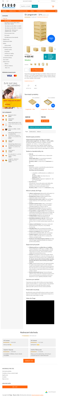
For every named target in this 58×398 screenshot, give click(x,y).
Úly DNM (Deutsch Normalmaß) (11, 37)
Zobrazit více (29, 360)
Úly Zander (7, 35)
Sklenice (6, 63)
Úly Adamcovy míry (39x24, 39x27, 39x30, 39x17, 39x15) (12, 23)
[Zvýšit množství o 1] (30, 69)
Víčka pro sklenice (9, 66)
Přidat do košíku (38, 70)
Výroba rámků (8, 45)
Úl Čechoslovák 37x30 (9, 33)
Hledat (35, 6)
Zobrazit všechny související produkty (40, 127)
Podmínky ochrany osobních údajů (10, 373)
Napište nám (5, 375)
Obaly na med (6, 61)
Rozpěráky (7, 51)
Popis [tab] (26, 131)
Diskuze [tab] (39, 131)
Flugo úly (5, 18)
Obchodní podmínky (27, 1)
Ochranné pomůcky (7, 57)
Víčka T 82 (7, 68)
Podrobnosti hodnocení (42, 17)
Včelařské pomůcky (7, 47)
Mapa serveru (5, 379)
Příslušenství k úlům (7, 41)
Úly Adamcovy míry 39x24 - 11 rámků (13, 26)
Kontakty (4, 377)
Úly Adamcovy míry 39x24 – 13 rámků (13, 28)
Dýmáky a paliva (8, 49)
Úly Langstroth (8, 21)
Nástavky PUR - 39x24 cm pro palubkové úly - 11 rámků (11, 30)
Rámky (4, 43)
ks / (14, 387)
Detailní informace (29, 81)
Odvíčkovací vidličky (9, 53)
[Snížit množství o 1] (30, 71)
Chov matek (5, 59)
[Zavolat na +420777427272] (4, 1)
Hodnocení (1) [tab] (32, 131)
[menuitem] (4, 11)
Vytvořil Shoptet (52, 392)
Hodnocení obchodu (29, 332)
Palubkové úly (6, 39)
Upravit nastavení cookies (37, 395)
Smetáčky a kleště (9, 55)
